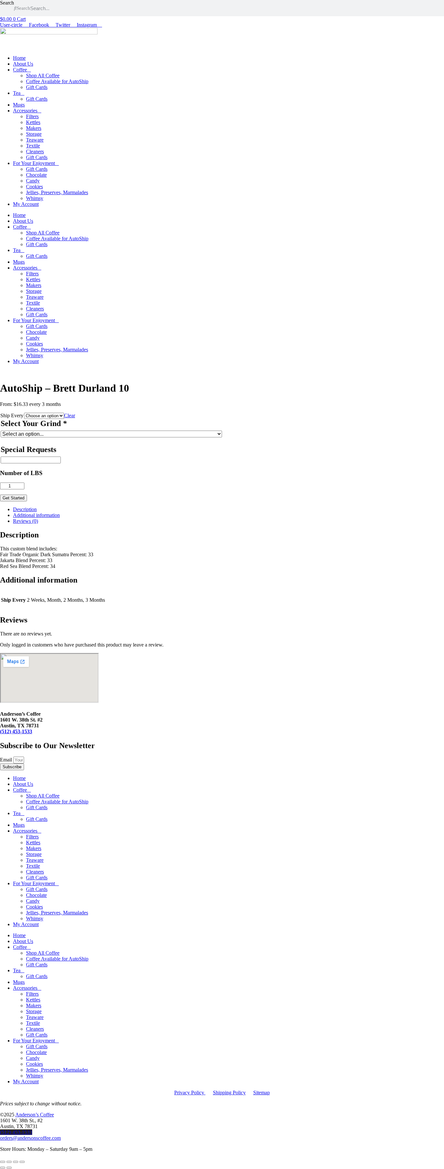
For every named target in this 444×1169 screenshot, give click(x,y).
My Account (26, 204)
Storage (34, 134)
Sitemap (261, 1092)
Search (7, 3)
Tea (16, 93)
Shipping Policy (229, 1092)
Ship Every (11, 415)
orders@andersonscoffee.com (30, 1138)
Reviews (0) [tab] (25, 521)
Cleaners (35, 151)
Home (19, 58)
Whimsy (34, 198)
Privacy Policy (189, 1092)
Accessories (25, 110)
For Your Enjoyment (34, 163)
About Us (23, 64)
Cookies (34, 186)
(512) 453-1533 (16, 731)
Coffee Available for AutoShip (57, 81)
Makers (33, 128)
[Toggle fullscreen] (9, 1162)
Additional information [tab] (36, 515)
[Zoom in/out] (2, 1162)
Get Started (13, 498)
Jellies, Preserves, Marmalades (57, 192)
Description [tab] (25, 509)
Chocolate (36, 175)
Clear (69, 415)
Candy (33, 180)
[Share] (15, 1162)
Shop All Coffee (42, 75)
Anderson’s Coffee (34, 1114)
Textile (33, 145)
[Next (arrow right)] (9, 1168)
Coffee (20, 69)
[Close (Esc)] (22, 1162)
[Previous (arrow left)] (2, 1168)
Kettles (33, 122)
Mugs (19, 104)
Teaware (35, 140)
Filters (32, 116)
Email (6, 759)
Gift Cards (36, 87)
